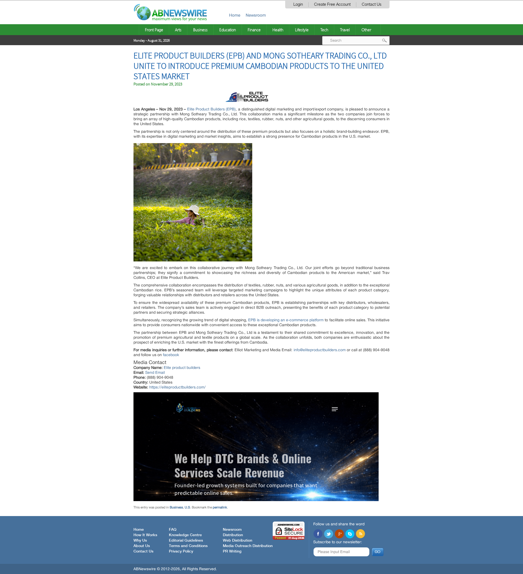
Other (366, 29)
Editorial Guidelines (186, 540)
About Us (141, 546)
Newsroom (256, 15)
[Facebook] (318, 534)
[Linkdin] (339, 534)
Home (234, 15)
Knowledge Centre (185, 535)
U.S (187, 507)
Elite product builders (182, 367)
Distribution (233, 535)
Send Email (155, 372)
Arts (178, 29)
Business (200, 29)
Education (227, 29)
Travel (345, 29)
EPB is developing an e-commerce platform (286, 320)
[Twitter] (328, 534)
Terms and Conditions (188, 546)
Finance (254, 29)
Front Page (154, 29)
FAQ (173, 530)
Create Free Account (332, 4)
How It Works (145, 535)
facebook (171, 355)
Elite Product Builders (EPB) (211, 109)
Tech (324, 29)
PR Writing (232, 551)
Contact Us (371, 4)
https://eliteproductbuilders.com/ (177, 387)
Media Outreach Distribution (248, 546)
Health (277, 29)
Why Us (140, 540)
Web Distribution (237, 540)
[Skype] (349, 534)
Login (298, 4)
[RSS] (360, 534)
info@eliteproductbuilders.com (320, 350)
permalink (220, 507)
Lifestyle (302, 29)
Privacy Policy (181, 551)
